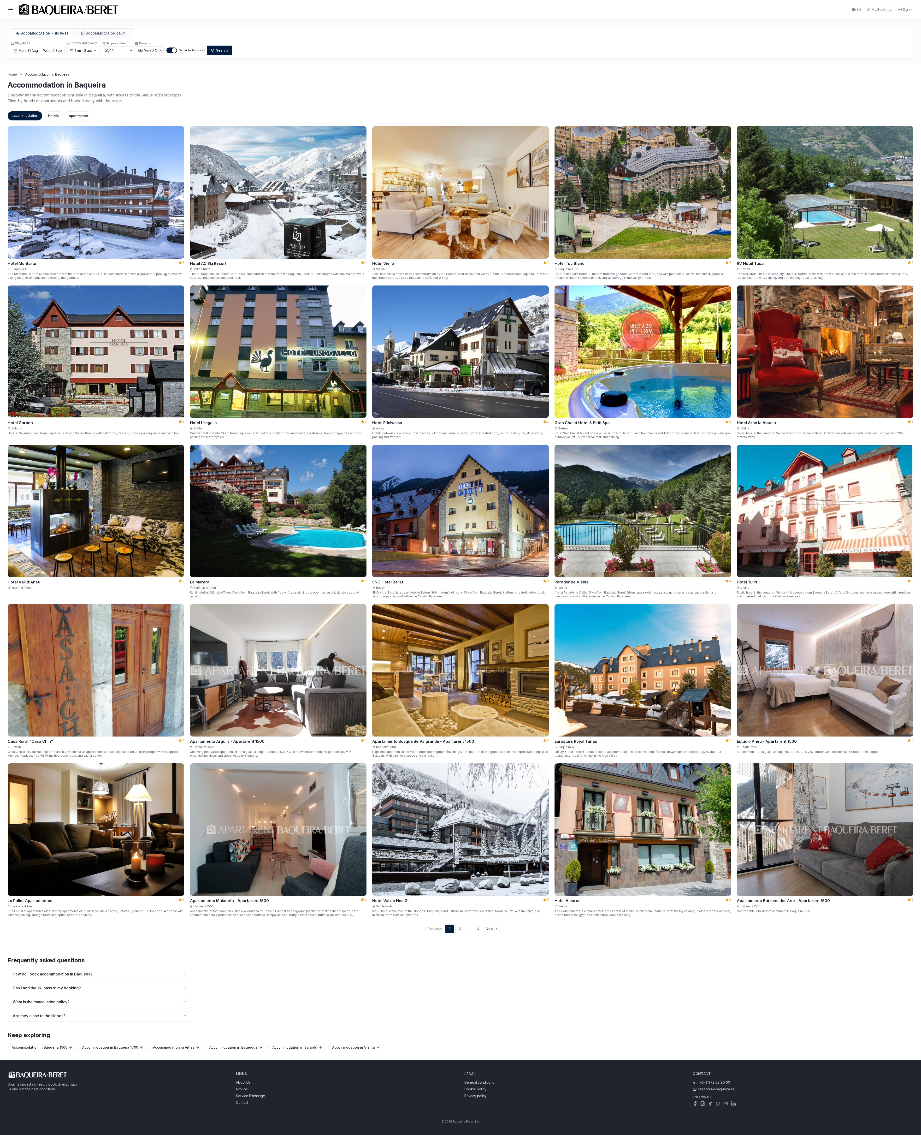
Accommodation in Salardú (294, 1047)
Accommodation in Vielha (353, 1047)
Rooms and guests (84, 43)
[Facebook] (695, 1103)
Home (12, 74)
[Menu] (10, 9)
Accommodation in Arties (174, 1047)
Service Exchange (250, 1096)
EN (859, 9)
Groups (242, 1089)
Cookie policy (475, 1089)
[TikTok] (710, 1103)
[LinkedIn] (733, 1103)
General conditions (479, 1082)
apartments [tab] (78, 116)
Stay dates (22, 43)
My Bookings (882, 9)
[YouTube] (725, 1103)
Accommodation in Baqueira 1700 (110, 1047)
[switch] (171, 50)
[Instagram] (702, 1103)
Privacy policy (475, 1096)
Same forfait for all (192, 50)
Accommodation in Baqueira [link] (47, 74)
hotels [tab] (53, 116)
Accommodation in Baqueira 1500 (39, 1047)
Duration (145, 43)
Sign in (908, 9)
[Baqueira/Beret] (68, 9)
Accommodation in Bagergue (233, 1047)
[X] (718, 1103)
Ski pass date (115, 43)
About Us (243, 1082)
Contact (242, 1102)
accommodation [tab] (25, 115)
